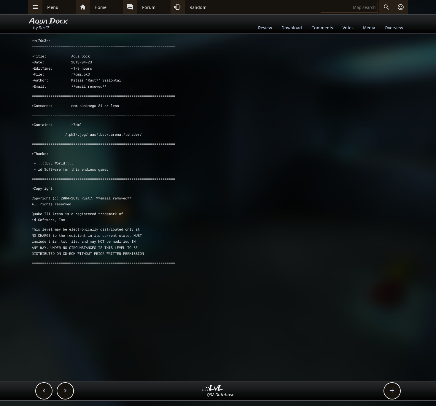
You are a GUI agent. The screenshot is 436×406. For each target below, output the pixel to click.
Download (291, 28)
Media (369, 28)
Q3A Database (220, 394)
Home (100, 7)
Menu (52, 7)
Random (198, 7)
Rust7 (44, 28)
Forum (148, 7)
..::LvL (212, 388)
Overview (394, 28)
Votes (348, 28)
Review (265, 28)
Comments (322, 28)
